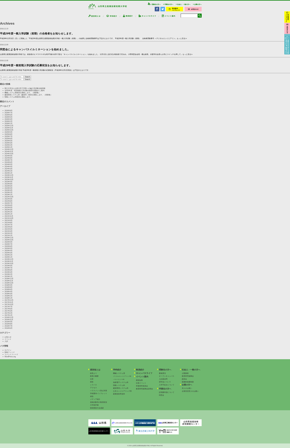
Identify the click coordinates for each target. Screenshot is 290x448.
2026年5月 (8, 117)
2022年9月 (8, 199)
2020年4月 (8, 250)
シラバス (93, 385)
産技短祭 (139, 380)
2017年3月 (8, 311)
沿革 (91, 379)
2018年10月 (9, 283)
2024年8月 (8, 158)
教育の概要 (94, 376)
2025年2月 (8, 145)
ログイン (8, 350)
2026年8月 (8, 110)
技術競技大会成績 (97, 408)
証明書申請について (166, 392)
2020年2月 (8, 255)
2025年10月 (9, 130)
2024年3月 (8, 169)
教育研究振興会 (188, 376)
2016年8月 (8, 324)
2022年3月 (8, 210)
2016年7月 (8, 326)
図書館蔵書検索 (188, 382)
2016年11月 (9, 319)
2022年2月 (8, 212)
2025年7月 (8, 136)
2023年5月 (8, 188)
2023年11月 (9, 177)
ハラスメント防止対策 (98, 391)
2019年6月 (8, 270)
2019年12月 (9, 259)
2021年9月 (8, 220)
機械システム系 (119, 373)
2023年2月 (8, 192)
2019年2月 (8, 274)
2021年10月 (9, 218)
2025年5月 (8, 141)
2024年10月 (9, 154)
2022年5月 (8, 207)
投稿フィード (10, 352)
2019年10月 (9, 263)
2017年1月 (8, 315)
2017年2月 (8, 313)
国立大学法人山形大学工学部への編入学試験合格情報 (25, 88)
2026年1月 (8, 123)
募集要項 (162, 373)
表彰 (91, 396)
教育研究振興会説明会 (144, 389)
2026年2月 (8, 121)
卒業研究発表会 (142, 386)
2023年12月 (9, 175)
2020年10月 (9, 240)
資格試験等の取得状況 (98, 402)
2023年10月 (9, 179)
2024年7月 (8, 160)
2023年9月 (8, 182)
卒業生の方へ (168, 4)
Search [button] (27, 77)
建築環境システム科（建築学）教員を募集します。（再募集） (28, 95)
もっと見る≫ (182, 38)
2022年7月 (8, 203)
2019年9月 (8, 266)
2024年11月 (9, 151)
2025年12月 (9, 126)
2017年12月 (9, 300)
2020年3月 (8, 253)
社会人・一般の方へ (183, 4)
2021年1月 (8, 235)
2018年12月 (9, 279)
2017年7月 (8, 307)
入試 (6, 341)
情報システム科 (119, 385)
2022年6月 (8, 205)
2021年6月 (8, 227)
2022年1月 (8, 214)
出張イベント (141, 383)
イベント (8, 339)
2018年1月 (8, 298)
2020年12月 (9, 238)
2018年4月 (8, 291)
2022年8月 (8, 201)
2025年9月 (8, 132)
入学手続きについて (166, 385)
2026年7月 (8, 113)
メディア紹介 (95, 399)
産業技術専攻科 (119, 394)
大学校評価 (94, 405)
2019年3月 (8, 272)
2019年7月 (8, 268)
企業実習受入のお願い (190, 391)
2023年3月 (8, 190)
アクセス (93, 388)
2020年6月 (8, 246)
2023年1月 (8, 194)
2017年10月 (9, 304)
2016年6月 (8, 328)
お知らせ (8, 337)
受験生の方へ (156, 4)
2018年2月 (8, 296)
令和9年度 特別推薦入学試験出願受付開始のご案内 (25, 90)
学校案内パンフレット (98, 393)
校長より (93, 373)
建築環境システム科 (120, 388)
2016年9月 (8, 322)
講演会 (184, 379)
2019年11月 (9, 261)
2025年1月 (8, 147)
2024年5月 (8, 164)
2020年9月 (8, 242)
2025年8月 (8, 134)
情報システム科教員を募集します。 (18, 97)
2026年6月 (8, 115)
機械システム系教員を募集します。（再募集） (22, 93)
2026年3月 (8, 119)
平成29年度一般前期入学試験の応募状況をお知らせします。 (36, 65)
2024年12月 (9, 149)
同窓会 (161, 395)
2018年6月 (8, 289)
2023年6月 (8, 186)
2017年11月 (9, 302)
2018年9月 (8, 285)
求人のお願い (187, 388)
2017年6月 (8, 309)
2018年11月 (9, 281)
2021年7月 (8, 225)
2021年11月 (9, 216)
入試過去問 (163, 379)
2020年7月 (8, 244)
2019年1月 (8, 276)
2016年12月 (9, 317)
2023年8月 (8, 184)
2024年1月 (8, 173)
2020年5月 (8, 248)
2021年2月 (8, 233)
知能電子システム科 (120, 382)
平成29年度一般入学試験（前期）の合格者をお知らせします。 (37, 33)
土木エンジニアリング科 (122, 391)
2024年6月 (8, 162)
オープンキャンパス (166, 376)
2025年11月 (9, 128)
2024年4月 (8, 166)
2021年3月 (8, 231)
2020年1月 (8, 257)
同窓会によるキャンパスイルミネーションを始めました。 (35, 49)
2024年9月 (8, 156)
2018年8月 (8, 287)
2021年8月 (8, 222)
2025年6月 (8, 138)
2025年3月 (8, 143)
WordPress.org (10, 357)
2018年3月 (8, 294)
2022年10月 (9, 197)
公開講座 (185, 373)
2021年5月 (8, 229)
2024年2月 (8, 171)
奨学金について (165, 382)
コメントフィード (11, 354)
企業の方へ (198, 4)
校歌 (91, 382)
